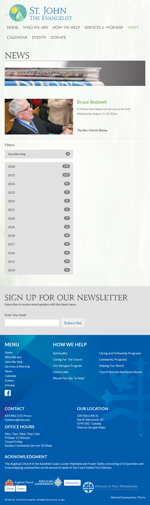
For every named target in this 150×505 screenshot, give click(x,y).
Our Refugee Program (67, 365)
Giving (9, 488)
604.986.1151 (14, 415)
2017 (38, 244)
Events (39, 37)
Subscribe (73, 322)
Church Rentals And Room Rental (120, 372)
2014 (38, 270)
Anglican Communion (48, 482)
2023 (38, 192)
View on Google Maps (91, 427)
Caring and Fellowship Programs (120, 353)
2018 (38, 235)
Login (62, 499)
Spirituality (60, 353)
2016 (38, 253)
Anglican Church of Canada (19, 483)
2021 (38, 209)
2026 (38, 166)
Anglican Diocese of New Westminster (111, 485)
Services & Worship (103, 27)
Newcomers (72, 482)
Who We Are (35, 27)
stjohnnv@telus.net (17, 419)
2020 (38, 218)
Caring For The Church (67, 359)
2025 (38, 175)
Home (12, 27)
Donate (58, 37)
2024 (38, 184)
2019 (38, 227)
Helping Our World (111, 365)
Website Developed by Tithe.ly (128, 497)
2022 (38, 201)
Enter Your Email (15, 315)
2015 (38, 261)
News (133, 27)
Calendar (17, 37)
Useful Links (61, 372)
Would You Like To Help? (69, 378)
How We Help (66, 27)
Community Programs (113, 359)
